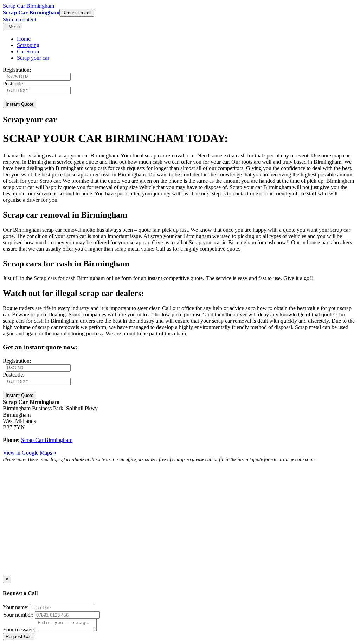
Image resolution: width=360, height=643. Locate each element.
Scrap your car (33, 58)
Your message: (19, 629)
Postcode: (13, 83)
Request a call (76, 12)
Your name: (15, 607)
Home (24, 39)
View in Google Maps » (29, 453)
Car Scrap (28, 51)
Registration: (17, 70)
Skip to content (19, 19)
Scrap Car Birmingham (28, 6)
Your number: (18, 615)
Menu (13, 26)
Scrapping (28, 45)
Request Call (19, 636)
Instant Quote (19, 104)
